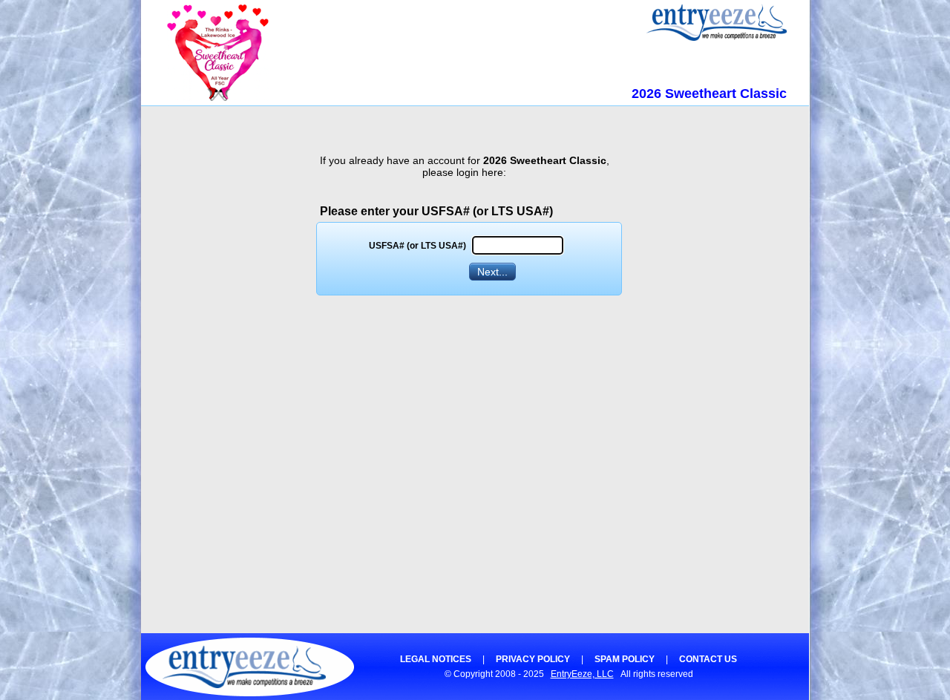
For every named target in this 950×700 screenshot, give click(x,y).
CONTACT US (708, 659)
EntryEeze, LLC (582, 674)
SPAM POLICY (624, 659)
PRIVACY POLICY (533, 659)
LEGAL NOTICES (435, 659)
